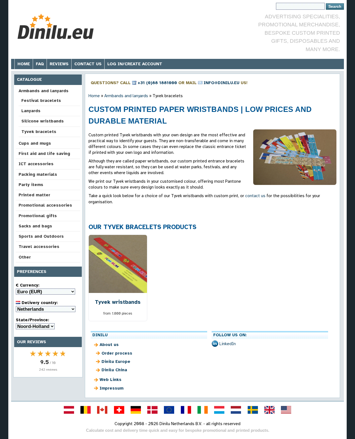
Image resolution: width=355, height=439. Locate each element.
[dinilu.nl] (236, 410)
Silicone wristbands (42, 121)
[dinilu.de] (135, 410)
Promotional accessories (45, 205)
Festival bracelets (41, 100)
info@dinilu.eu (221, 82)
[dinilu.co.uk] (269, 410)
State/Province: (32, 319)
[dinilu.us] (286, 410)
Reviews (59, 63)
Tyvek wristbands (118, 302)
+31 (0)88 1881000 (157, 82)
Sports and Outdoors (41, 236)
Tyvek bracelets (38, 131)
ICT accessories (36, 163)
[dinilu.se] (252, 410)
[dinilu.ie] (202, 410)
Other (25, 257)
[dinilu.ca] (102, 410)
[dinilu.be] (85, 410)
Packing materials (38, 174)
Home (23, 63)
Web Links (110, 379)
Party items (31, 184)
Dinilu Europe (116, 361)
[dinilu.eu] (169, 410)
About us (109, 344)
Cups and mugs (35, 143)
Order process (117, 353)
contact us (255, 195)
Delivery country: (39, 302)
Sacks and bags (35, 226)
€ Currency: (27, 285)
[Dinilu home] (56, 26)
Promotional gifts (38, 215)
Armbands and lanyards (44, 90)
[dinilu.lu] (219, 410)
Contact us (88, 63)
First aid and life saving (44, 153)
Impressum (111, 388)
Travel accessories (39, 246)
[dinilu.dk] (152, 410)
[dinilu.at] (69, 410)
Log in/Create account (134, 63)
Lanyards (30, 110)
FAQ (40, 63)
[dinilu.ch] (119, 410)
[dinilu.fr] (186, 410)
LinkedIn (227, 343)
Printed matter (34, 194)
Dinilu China (114, 369)
